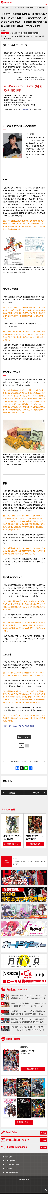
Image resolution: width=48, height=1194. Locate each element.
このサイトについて (12, 1164)
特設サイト (26, 110)
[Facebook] (17, 768)
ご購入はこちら (12, 844)
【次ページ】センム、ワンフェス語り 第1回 (18, 726)
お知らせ (8, 1157)
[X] (22, 768)
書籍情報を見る (22, 1122)
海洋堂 (24, 33)
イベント (5, 33)
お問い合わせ (10, 1160)
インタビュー (33, 33)
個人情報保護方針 (11, 1172)
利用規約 (8, 1168)
